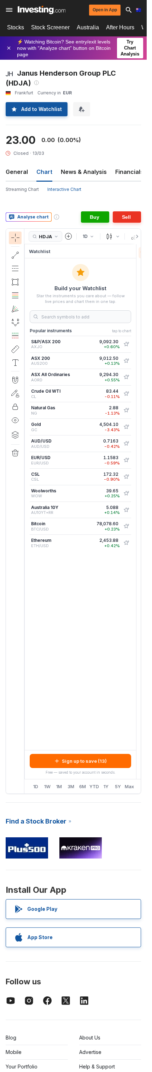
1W (47, 786)
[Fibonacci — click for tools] (15, 295)
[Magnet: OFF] (15, 380)
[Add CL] (126, 394)
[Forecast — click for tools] (15, 335)
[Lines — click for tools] (15, 255)
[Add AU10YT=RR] (126, 510)
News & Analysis (84, 171)
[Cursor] (15, 238)
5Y (118, 786)
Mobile (14, 1052)
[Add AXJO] (126, 344)
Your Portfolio (21, 1067)
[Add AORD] (126, 377)
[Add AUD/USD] (126, 444)
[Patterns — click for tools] (15, 322)
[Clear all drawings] (15, 453)
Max (129, 786)
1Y (106, 786)
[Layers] (15, 434)
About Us (89, 1038)
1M (59, 786)
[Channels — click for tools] (15, 268)
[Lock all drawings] (15, 406)
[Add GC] (126, 427)
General (17, 171)
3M (71, 786)
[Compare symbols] (68, 236)
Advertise (90, 1052)
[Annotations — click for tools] (15, 362)
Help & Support (97, 1067)
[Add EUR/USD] (126, 460)
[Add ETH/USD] (126, 543)
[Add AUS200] (126, 361)
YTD (94, 786)
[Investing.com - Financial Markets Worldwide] (41, 10)
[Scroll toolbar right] (136, 236)
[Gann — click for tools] (15, 309)
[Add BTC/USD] (126, 526)
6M (82, 786)
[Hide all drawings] (15, 420)
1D (35, 786)
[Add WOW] (126, 493)
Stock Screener (50, 27)
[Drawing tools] (26, 511)
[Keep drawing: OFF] (15, 393)
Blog (11, 1038)
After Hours (120, 27)
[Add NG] (126, 410)
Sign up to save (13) (84, 761)
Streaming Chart (22, 189)
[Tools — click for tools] (15, 349)
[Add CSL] (126, 477)
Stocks (15, 27)
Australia (88, 27)
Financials (129, 171)
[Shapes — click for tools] (15, 282)
